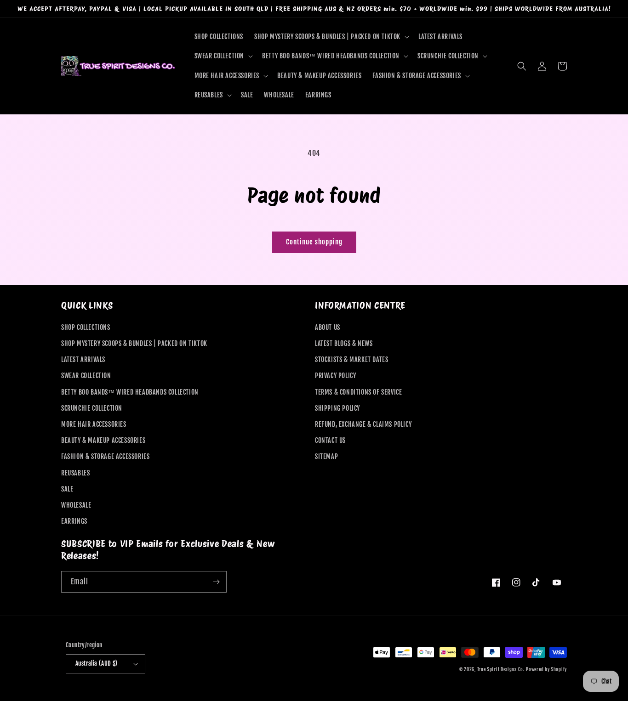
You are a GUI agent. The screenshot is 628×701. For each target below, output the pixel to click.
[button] (331, 36)
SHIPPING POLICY (337, 408)
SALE (67, 489)
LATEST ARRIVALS (83, 359)
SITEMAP (326, 456)
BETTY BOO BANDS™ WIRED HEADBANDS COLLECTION (130, 392)
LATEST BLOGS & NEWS (343, 343)
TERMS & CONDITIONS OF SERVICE (358, 392)
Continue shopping (314, 241)
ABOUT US (327, 327)
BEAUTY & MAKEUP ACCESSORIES (103, 440)
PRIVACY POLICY (335, 375)
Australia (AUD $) (96, 663)
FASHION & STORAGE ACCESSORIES (105, 456)
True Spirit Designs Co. (501, 669)
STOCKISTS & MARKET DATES (351, 359)
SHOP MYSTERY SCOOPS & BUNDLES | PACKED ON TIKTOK (134, 343)
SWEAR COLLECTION (86, 375)
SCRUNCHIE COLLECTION (91, 408)
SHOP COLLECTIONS (85, 327)
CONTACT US (330, 440)
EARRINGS (74, 521)
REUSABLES (75, 473)
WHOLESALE (76, 505)
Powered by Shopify (546, 669)
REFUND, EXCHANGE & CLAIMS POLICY (363, 424)
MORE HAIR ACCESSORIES (93, 424)
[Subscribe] (216, 582)
